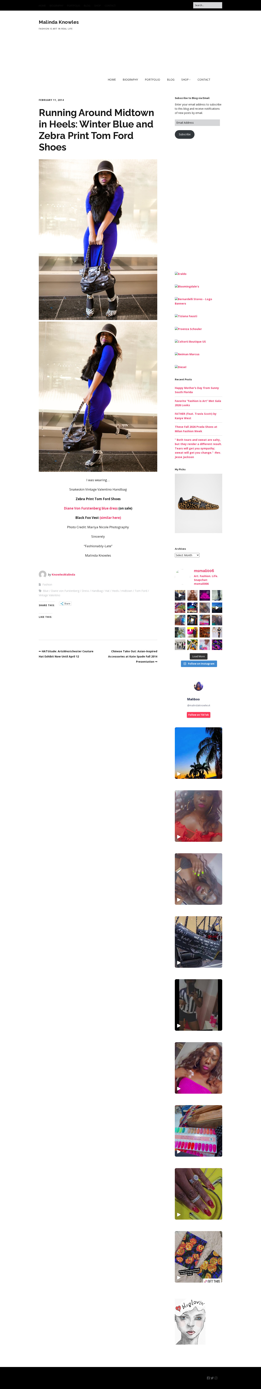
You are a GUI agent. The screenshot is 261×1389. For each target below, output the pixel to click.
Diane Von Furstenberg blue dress (91, 508)
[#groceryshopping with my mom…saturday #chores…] (180, 608)
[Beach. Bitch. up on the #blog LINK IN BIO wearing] (180, 632)
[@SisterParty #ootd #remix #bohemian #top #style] (198, 816)
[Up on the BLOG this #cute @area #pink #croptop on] (180, 620)
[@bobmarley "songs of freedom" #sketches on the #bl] (180, 644)
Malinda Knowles (59, 22)
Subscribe (185, 134)
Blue (46, 591)
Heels (115, 591)
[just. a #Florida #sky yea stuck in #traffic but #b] (217, 608)
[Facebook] (208, 1378)
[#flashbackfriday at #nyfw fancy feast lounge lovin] (192, 632)
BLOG (87, 5)
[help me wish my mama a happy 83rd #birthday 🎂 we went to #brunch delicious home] (198, 1131)
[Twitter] (212, 1378)
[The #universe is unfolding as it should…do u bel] (217, 644)
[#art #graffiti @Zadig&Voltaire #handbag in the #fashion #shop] (198, 942)
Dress (85, 591)
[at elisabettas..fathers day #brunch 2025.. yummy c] (204, 632)
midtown (126, 591)
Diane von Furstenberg (65, 591)
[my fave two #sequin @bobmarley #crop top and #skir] (217, 632)
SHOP (97, 5)
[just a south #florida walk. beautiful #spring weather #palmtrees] (198, 753)
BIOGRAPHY (56, 5)
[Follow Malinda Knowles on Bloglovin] (190, 1343)
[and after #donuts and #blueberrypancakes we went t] (204, 620)
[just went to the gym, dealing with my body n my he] (204, 595)
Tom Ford (141, 591)
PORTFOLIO (73, 5)
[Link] (220, 1378)
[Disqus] (98, 720)
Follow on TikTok (198, 714)
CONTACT (110, 5)
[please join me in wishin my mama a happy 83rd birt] (217, 620)
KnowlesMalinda (63, 574)
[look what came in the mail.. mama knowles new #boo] (192, 644)
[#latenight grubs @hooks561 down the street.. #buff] (192, 608)
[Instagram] (216, 1378)
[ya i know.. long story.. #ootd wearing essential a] (204, 644)
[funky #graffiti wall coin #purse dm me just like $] (192, 620)
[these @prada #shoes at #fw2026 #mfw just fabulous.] (217, 595)
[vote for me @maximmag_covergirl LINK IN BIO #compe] (204, 608)
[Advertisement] (203, 204)
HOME (42, 5)
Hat (107, 591)
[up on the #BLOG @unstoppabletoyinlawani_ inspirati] (192, 595)
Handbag (97, 591)
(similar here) (110, 517)
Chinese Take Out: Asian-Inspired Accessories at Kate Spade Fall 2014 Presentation (132, 656)
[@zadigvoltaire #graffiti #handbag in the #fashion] (180, 595)
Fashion (47, 584)
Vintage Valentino (49, 595)
